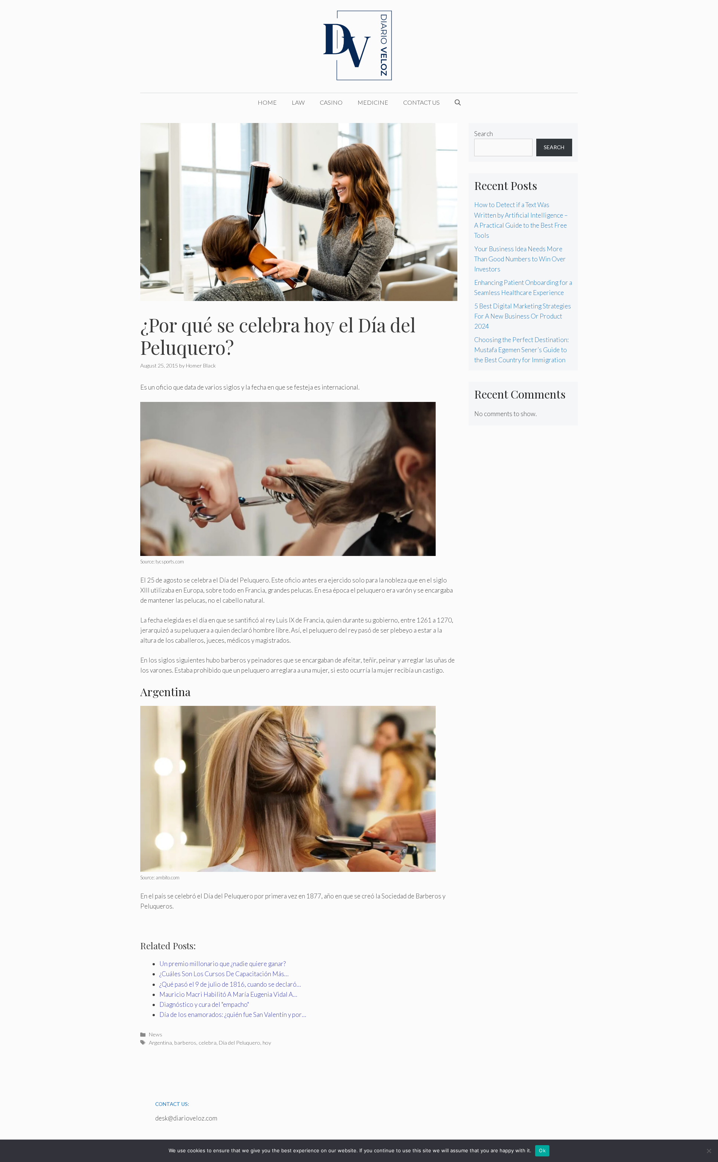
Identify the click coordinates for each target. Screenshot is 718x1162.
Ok (542, 1150)
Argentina (160, 1042)
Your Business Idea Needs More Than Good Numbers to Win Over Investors (520, 259)
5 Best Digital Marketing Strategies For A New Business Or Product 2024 (522, 316)
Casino (331, 102)
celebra (208, 1042)
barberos (185, 1042)
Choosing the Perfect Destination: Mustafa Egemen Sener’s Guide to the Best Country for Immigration (521, 350)
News (155, 1034)
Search (483, 134)
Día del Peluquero (239, 1042)
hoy (267, 1042)
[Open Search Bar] (457, 102)
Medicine (373, 102)
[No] (708, 1151)
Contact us (421, 102)
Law (298, 102)
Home (267, 102)
